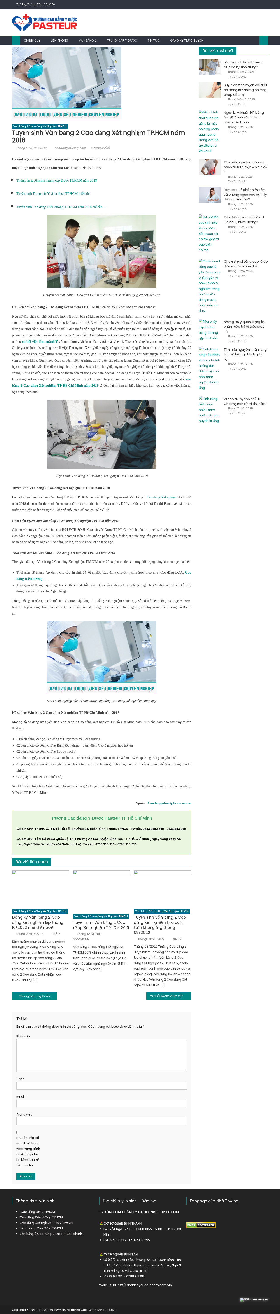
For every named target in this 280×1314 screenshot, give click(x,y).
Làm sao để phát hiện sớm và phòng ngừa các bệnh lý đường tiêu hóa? (245, 194)
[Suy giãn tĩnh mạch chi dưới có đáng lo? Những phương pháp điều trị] (210, 90)
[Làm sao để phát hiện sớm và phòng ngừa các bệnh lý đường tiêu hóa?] (210, 195)
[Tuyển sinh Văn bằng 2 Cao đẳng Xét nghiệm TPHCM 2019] (101, 890)
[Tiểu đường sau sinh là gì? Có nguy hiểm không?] (210, 233)
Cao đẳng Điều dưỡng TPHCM (41, 1217)
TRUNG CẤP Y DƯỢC (122, 40)
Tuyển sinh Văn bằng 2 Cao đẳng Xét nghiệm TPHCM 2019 (101, 925)
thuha (56, 933)
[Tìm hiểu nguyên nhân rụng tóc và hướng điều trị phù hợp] (210, 369)
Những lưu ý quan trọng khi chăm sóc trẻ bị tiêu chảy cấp (244, 326)
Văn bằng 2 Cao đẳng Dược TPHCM (46, 1234)
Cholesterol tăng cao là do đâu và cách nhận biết (246, 263)
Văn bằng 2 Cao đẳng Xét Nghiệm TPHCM (40, 126)
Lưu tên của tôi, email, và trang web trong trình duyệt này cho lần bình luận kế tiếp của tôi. (28, 1152)
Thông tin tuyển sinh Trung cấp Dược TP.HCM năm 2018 (56, 180)
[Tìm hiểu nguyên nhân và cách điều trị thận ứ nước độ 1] (210, 167)
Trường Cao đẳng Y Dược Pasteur (93, 1310)
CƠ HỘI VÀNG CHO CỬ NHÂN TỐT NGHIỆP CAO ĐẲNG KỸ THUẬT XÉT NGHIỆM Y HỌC (170, 996)
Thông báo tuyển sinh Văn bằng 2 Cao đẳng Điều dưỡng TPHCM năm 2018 (38, 996)
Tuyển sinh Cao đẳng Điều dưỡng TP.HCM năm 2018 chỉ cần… (61, 207)
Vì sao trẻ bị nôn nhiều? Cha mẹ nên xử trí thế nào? (245, 401)
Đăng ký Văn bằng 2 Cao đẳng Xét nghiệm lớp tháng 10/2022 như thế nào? (37, 922)
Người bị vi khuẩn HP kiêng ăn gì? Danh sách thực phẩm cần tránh (244, 117)
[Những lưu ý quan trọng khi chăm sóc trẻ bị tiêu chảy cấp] (210, 330)
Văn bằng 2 (87, 40)
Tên (20, 1079)
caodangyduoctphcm (70, 148)
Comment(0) (100, 148)
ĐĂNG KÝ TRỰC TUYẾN (186, 40)
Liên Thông (59, 40)
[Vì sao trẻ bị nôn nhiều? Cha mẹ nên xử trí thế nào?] (210, 410)
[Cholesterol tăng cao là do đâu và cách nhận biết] (210, 286)
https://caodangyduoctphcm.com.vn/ (143, 1285)
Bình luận (23, 1036)
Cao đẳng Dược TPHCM (38, 1212)
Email (21, 1097)
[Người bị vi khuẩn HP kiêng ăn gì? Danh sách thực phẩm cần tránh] (210, 132)
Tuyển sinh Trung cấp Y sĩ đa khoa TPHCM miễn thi (53, 193)
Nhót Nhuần (81, 939)
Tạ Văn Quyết (237, 77)
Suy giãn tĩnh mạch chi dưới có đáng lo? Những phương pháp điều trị (245, 90)
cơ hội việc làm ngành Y (40, 341)
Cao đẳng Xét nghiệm (162, 497)
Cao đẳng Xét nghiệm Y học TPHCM (46, 1222)
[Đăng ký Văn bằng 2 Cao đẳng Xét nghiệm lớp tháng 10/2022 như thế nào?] (40, 888)
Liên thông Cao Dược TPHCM (41, 1228)
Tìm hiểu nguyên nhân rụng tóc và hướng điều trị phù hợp (245, 354)
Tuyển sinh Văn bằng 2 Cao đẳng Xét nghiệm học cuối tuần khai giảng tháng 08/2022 (160, 925)
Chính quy (32, 40)
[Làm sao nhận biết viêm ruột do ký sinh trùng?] (210, 67)
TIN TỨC (154, 40)
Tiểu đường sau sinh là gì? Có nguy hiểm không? (244, 219)
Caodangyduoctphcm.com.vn (169, 803)
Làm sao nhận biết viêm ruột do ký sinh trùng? (242, 64)
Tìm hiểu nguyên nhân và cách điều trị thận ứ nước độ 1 (245, 167)
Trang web (24, 1114)
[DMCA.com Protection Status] (201, 1225)
